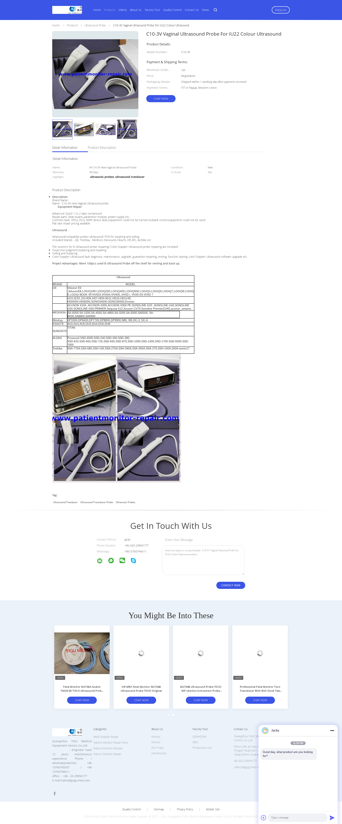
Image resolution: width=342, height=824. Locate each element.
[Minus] (332, 730)
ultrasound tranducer (65, 502)
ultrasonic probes (125, 502)
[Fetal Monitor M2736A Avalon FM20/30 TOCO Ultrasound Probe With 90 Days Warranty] (82, 653)
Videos (123, 10)
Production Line (202, 748)
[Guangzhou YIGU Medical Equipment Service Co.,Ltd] (102, 561)
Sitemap (159, 809)
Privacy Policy (185, 809)
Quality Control (172, 10)
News (205, 10)
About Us (136, 10)
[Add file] (263, 817)
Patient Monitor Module (108, 748)
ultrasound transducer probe (96, 502)
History (155, 736)
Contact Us (192, 10)
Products (109, 10)
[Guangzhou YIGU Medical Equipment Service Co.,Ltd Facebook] (54, 794)
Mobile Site (213, 809)
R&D (195, 742)
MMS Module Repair (105, 737)
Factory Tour (152, 10)
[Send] (332, 817)
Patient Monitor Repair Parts (110, 742)
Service (155, 742)
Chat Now (161, 98)
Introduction (159, 753)
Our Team (157, 748)
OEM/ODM (199, 736)
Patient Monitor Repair (107, 754)
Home (97, 10)
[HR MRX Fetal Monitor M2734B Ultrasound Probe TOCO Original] (141, 653)
